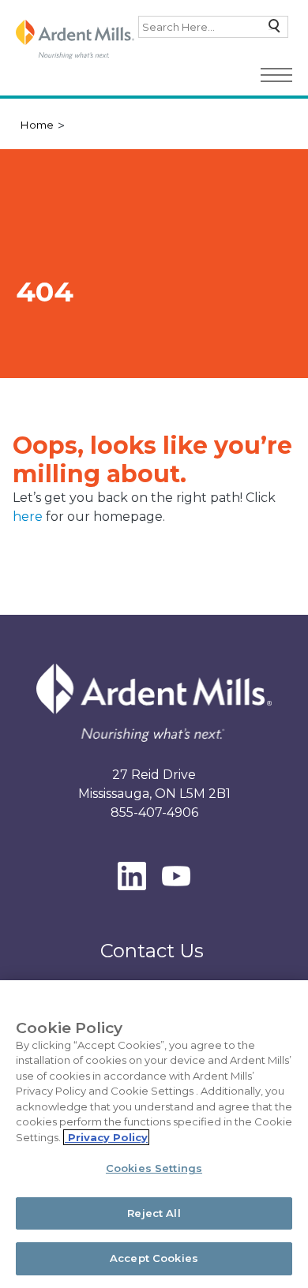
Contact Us (152, 950)
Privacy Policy (106, 1137)
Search (270, 29)
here (29, 516)
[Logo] (75, 39)
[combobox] (213, 27)
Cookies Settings (154, 1168)
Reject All (153, 1213)
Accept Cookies (154, 1258)
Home (37, 124)
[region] (154, 1134)
